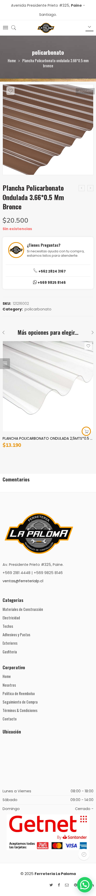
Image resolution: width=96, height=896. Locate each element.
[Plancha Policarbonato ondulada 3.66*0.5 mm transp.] (82, 188)
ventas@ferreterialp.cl (23, 581)
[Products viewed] (84, 854)
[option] (48, 131)
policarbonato (48, 52)
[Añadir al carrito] (86, 431)
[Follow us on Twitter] (51, 885)
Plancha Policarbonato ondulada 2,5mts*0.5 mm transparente (48, 438)
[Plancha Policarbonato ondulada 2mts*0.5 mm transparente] (90, 188)
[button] (84, 884)
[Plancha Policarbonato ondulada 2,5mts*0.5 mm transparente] (48, 386)
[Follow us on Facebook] (59, 885)
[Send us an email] (67, 885)
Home (12, 60)
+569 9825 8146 (51, 282)
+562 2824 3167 (52, 271)
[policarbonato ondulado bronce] (48, 129)
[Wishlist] (10, 91)
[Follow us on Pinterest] (75, 885)
